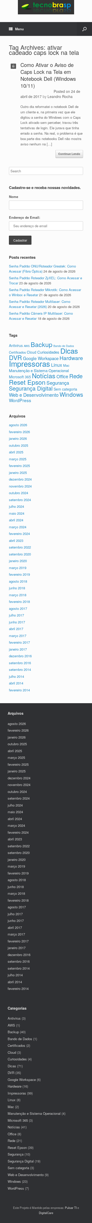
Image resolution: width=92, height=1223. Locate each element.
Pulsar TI (71, 1208)
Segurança (58, 382)
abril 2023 (16, 540)
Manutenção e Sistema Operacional (39, 370)
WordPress (20, 400)
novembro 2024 (20, 486)
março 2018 (17, 594)
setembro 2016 (20, 662)
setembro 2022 (20, 547)
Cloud (31, 352)
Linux (56, 365)
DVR (15, 357)
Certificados (17, 352)
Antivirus (16, 345)
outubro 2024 (18, 492)
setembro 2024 (20, 499)
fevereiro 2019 (19, 574)
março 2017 (17, 635)
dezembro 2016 (20, 655)
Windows (71, 394)
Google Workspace (22, 1079)
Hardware (71, 358)
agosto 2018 (18, 581)
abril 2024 (16, 520)
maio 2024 (16, 513)
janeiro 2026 (18, 438)
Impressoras (29, 363)
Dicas (69, 350)
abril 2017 (16, 628)
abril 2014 (16, 683)
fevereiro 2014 (19, 690)
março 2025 (17, 458)
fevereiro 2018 (19, 601)
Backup (41, 344)
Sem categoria (65, 389)
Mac (66, 365)
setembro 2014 (20, 669)
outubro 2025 (18, 445)
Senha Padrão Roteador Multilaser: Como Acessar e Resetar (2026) (39, 304)
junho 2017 (17, 622)
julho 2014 (16, 676)
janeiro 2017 (18, 649)
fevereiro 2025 (19, 465)
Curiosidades (48, 352)
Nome (13, 196)
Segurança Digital (31, 388)
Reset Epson (27, 381)
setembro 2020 (20, 554)
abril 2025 (16, 452)
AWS (27, 346)
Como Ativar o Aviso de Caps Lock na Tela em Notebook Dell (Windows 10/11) (48, 75)
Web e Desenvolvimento (34, 394)
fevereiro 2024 (19, 533)
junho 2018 (17, 587)
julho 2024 (16, 506)
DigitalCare (46, 1213)
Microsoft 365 (20, 376)
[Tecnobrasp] (46, 7)
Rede (76, 376)
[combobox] (46, 171)
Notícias (43, 375)
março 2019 (17, 567)
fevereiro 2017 (19, 642)
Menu (19, 28)
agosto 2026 (18, 424)
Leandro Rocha (60, 96)
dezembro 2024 (20, 479)
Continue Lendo (69, 154)
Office (62, 376)
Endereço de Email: (24, 217)
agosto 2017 (18, 608)
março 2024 (17, 526)
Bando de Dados (20, 1038)
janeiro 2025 (18, 472)
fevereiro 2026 (19, 431)
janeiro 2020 (18, 560)
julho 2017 (16, 615)
